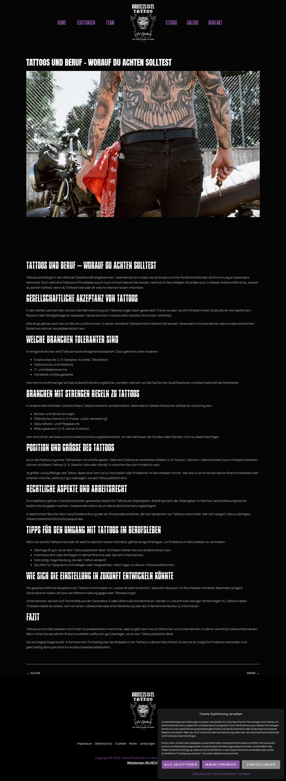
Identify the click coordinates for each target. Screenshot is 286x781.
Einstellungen (261, 764)
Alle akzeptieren (180, 764)
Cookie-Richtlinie (201, 773)
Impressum (244, 773)
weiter (253, 672)
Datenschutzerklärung (224, 773)
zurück (33, 672)
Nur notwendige (220, 764)
